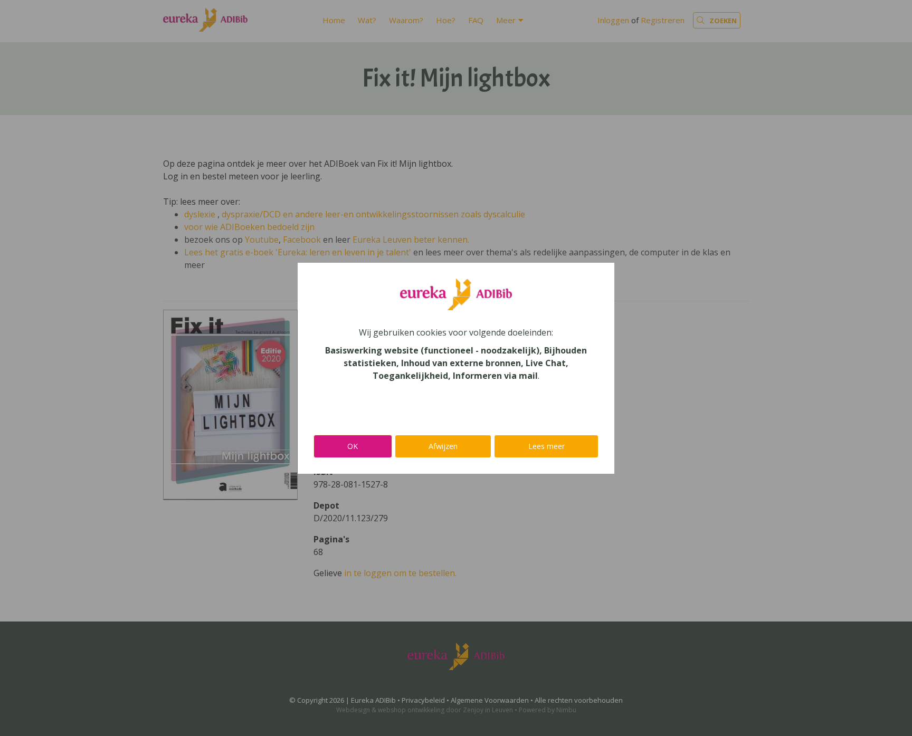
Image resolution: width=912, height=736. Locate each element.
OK (352, 446)
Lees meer (546, 446)
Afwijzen (443, 446)
